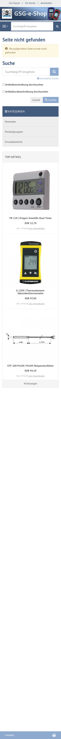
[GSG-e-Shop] (30, 13)
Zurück (36, 99)
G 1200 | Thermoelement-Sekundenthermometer (30, 292)
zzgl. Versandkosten (37, 228)
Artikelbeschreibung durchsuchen (24, 84)
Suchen (51, 99)
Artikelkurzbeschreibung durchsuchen (26, 91)
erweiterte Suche (49, 78)
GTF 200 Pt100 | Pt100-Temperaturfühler (30, 365)
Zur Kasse (14, 3)
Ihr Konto (30, 3)
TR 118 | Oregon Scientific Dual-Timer (30, 218)
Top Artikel (13, 157)
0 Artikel (9, 735)
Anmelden (46, 3)
